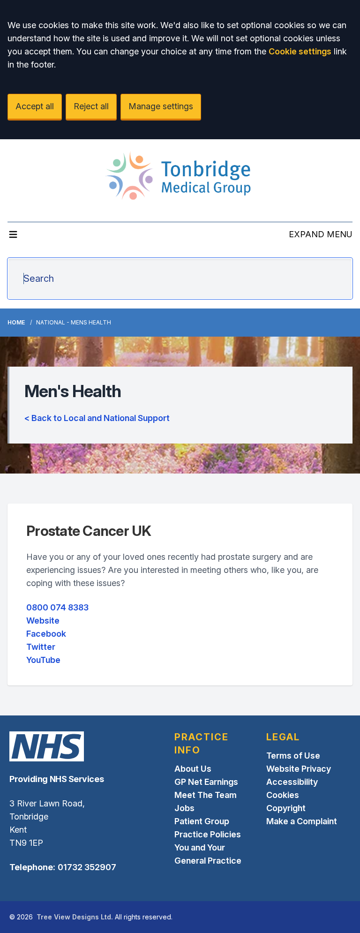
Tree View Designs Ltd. (75, 917)
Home (16, 322)
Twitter (40, 647)
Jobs (184, 808)
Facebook (46, 634)
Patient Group (201, 821)
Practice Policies (207, 834)
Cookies (282, 795)
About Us (192, 769)
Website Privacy (298, 769)
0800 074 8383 (57, 607)
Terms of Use (293, 755)
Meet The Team (205, 795)
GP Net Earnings (206, 782)
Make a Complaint (301, 821)
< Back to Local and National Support (97, 418)
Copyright (286, 808)
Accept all (34, 106)
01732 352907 (87, 867)
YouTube (43, 660)
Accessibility (292, 782)
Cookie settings (300, 51)
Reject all (91, 106)
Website (43, 620)
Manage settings (160, 106)
